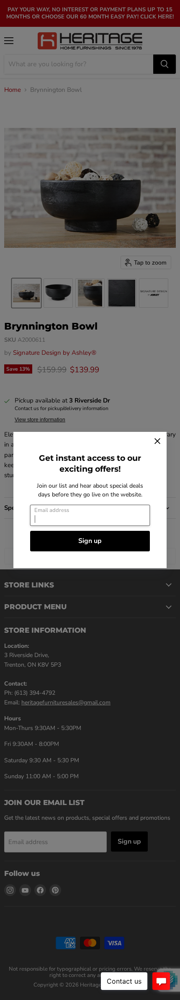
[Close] (157, 441)
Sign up (90, 540)
